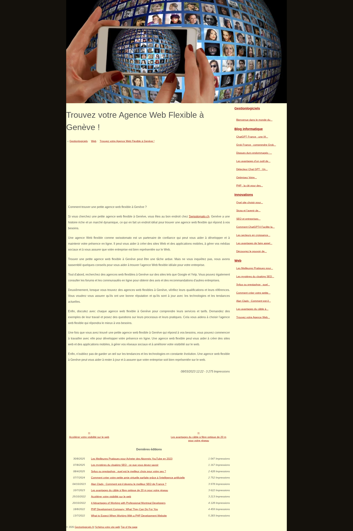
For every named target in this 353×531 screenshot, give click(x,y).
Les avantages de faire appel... (254, 243)
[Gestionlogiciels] (176, 51)
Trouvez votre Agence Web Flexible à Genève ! (127, 141)
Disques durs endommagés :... (254, 152)
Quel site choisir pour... (249, 202)
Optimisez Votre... (246, 177)
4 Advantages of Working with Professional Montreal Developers (128, 503)
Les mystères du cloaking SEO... (255, 276)
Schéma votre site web (107, 527)
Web (93, 141)
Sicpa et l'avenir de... (248, 210)
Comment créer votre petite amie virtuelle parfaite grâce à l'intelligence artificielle (138, 477)
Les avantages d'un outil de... (253, 161)
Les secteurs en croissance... (253, 235)
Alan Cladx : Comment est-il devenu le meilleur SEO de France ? (128, 484)
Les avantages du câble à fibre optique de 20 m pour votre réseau (198, 438)
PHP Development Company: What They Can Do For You (124, 509)
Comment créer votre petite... (253, 292)
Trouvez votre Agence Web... (253, 317)
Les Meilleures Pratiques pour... (254, 268)
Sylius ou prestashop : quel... (253, 284)
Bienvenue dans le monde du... (254, 119)
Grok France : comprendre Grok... (256, 144)
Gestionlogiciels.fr (84, 527)
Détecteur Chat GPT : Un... (252, 169)
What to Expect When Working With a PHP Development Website (129, 515)
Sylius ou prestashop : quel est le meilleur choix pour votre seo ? (128, 471)
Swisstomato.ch (199, 216)
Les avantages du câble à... (252, 308)
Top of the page (129, 527)
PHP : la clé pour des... (249, 185)
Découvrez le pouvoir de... (251, 251)
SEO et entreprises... (248, 218)
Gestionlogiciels (78, 141)
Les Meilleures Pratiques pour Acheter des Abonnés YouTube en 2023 (131, 458)
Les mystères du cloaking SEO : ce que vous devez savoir (124, 465)
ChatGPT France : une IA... (252, 136)
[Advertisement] (149, 171)
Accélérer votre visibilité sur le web (89, 436)
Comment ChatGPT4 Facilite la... (255, 226)
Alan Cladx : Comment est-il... (253, 300)
